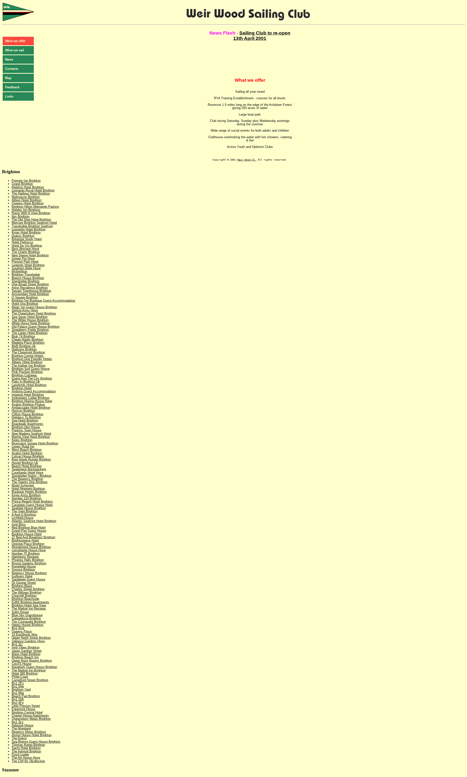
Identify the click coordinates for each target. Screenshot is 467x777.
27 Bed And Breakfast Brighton (33, 537)
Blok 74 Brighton (23, 336)
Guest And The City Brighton (32, 378)
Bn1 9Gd (18, 628)
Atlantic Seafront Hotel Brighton (34, 521)
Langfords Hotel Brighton (29, 385)
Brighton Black (22, 586)
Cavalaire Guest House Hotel (32, 505)
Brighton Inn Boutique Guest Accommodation (43, 300)
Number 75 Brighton (26, 553)
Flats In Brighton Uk (26, 381)
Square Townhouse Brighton (31, 291)
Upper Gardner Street (27, 651)
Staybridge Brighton (25, 281)
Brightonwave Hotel (25, 540)
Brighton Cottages (24, 375)
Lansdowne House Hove (29, 550)
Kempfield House (24, 566)
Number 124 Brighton (26, 498)
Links (9, 96)
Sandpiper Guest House (28, 579)
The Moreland (21, 728)
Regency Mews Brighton (29, 732)
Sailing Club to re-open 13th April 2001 (261, 35)
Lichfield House (22, 518)
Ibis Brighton (20, 216)
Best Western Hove (25, 249)
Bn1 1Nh (18, 699)
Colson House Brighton (28, 456)
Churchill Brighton (24, 595)
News (9, 59)
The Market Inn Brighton (29, 670)
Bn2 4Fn (18, 703)
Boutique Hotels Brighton (29, 492)
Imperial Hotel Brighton (28, 395)
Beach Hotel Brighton (27, 466)
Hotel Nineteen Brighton (28, 488)
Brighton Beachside (25, 599)
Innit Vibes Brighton (25, 647)
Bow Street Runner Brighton (31, 459)
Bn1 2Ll (17, 644)
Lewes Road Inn (23, 446)
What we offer (15, 41)
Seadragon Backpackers (29, 469)
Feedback (12, 87)
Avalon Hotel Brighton (27, 453)
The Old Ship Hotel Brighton (31, 219)
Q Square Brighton (25, 297)
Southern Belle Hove (26, 268)
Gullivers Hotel (22, 576)
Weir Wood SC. (246, 159)
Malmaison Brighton (26, 197)
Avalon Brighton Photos (28, 404)
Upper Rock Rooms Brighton (32, 660)
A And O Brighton (24, 514)
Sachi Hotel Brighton (26, 748)
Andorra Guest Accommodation (34, 391)
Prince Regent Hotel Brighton (32, 501)
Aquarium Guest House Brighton (34, 667)
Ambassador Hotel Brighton (31, 407)
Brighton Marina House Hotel (32, 401)
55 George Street (24, 583)
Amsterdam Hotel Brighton (30, 294)
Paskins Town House (26, 430)
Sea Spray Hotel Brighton (29, 317)
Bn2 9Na (18, 693)
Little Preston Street (26, 706)
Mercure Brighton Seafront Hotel (34, 223)
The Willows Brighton (26, 592)
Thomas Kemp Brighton (28, 745)
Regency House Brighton (29, 573)
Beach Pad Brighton (26, 696)
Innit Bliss (19, 524)
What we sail (14, 50)
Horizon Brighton (23, 411)
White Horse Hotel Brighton (31, 323)
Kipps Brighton (22, 440)
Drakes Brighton (23, 236)
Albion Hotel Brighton (26, 200)
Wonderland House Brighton (31, 547)
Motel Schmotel (23, 485)
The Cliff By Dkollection (28, 761)
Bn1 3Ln (17, 722)
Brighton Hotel (22, 388)
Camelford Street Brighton (30, 680)
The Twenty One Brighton (29, 482)
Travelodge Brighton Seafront (32, 226)
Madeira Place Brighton (28, 342)
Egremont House (23, 709)
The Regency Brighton (27, 479)
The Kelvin (19, 738)
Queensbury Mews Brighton (31, 719)
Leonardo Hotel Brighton (28, 229)
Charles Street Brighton (28, 589)
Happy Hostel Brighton (27, 625)
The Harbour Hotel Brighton (31, 193)
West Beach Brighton (27, 450)
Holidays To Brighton (26, 417)
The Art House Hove (26, 757)
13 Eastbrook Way (25, 634)
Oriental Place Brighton (28, 544)
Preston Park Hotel (25, 261)
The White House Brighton (30, 320)
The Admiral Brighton (26, 751)
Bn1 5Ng (18, 686)
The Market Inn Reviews (29, 608)
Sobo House (20, 612)
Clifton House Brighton (27, 414)
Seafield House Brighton (29, 508)
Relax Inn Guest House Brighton (34, 307)
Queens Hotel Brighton (28, 203)
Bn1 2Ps (18, 683)
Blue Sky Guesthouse (27, 615)
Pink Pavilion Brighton (27, 372)
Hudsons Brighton (24, 349)
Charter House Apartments (30, 715)
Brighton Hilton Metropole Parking (35, 206)
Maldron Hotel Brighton (28, 187)
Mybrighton (19, 271)
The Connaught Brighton (29, 621)
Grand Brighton (22, 184)
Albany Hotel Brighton (27, 362)
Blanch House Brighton (28, 278)
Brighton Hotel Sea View (29, 605)
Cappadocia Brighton (26, 618)
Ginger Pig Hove (23, 258)
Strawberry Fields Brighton (30, 330)
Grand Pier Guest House (29, 531)
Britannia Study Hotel (27, 239)
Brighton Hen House (26, 427)
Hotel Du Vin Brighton (27, 245)
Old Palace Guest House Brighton (35, 326)
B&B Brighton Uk (24, 346)
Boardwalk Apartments (27, 424)
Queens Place (22, 631)
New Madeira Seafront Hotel (31, 433)
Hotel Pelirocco (22, 242)
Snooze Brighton (23, 569)
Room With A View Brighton (31, 213)
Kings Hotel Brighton (26, 232)
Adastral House (22, 725)
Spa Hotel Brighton (25, 420)
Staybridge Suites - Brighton (31, 476)
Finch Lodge (20, 754)
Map (8, 78)
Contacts (11, 69)
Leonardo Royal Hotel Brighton (33, 190)
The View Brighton (24, 511)
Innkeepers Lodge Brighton (30, 398)
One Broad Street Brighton (30, 284)
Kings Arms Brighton (26, 495)
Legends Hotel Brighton (28, 265)
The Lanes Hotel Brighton (29, 333)
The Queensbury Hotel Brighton (34, 313)
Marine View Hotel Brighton (31, 437)
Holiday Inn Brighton (26, 210)
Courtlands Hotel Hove (27, 472)
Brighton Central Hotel (27, 712)
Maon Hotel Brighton (26, 654)
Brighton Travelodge (26, 274)
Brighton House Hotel (27, 534)
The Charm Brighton (26, 252)
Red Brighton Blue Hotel (28, 527)
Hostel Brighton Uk (25, 463)
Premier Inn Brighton (26, 180)
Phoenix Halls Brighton (28, 560)
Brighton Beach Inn (25, 657)
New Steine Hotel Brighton (30, 255)
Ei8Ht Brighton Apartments (30, 602)
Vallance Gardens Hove (28, 641)
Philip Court (20, 676)
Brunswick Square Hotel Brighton (35, 443)
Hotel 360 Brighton (25, 673)
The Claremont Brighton (28, 352)
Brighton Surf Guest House (31, 368)
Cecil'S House (21, 664)
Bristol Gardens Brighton (29, 563)
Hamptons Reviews (25, 557)
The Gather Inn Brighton (28, 365)
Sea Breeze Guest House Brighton (36, 741)
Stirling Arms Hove (25, 310)
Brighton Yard (21, 689)
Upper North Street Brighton (31, 638)
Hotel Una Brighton (25, 304)
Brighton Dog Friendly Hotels (32, 359)
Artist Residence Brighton (30, 287)
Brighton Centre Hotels (28, 356)
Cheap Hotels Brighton (27, 339)
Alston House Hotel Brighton (32, 735)
